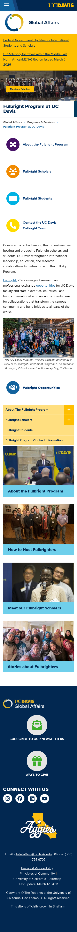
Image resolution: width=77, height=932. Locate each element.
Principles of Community (37, 873)
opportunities (45, 285)
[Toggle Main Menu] (6, 5)
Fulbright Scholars (19, 419)
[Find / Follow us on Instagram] (7, 798)
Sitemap (55, 878)
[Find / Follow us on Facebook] (19, 798)
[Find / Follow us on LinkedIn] (32, 798)
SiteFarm (59, 906)
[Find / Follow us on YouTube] (44, 798)
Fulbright (10, 280)
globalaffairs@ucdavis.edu (33, 854)
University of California (29, 878)
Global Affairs (44, 22)
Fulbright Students (19, 430)
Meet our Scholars (20, 89)
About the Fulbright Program (27, 409)
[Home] (14, 22)
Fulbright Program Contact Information (34, 440)
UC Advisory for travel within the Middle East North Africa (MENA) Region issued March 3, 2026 (35, 59)
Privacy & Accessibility (37, 868)
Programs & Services (41, 122)
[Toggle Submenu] (69, 410)
